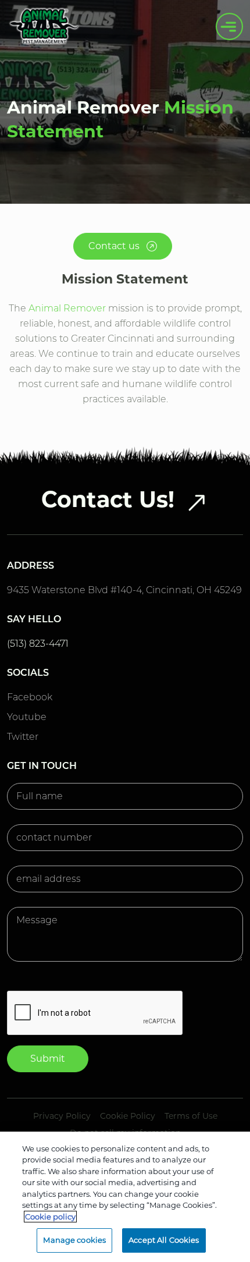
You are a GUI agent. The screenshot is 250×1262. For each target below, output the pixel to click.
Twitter (22, 736)
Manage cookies (74, 1240)
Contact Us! (107, 499)
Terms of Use (191, 1116)
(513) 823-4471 (38, 643)
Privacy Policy (62, 1116)
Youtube (27, 716)
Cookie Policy (127, 1116)
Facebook (29, 697)
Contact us (115, 245)
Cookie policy (50, 1216)
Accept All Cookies (163, 1240)
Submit (47, 1058)
